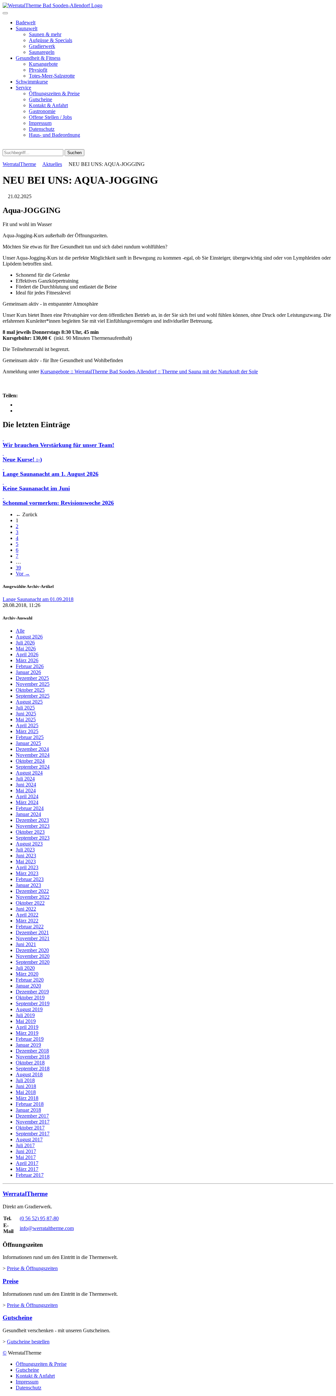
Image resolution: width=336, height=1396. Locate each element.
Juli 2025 (25, 707)
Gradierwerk (42, 46)
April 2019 (27, 1027)
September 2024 (33, 767)
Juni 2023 (26, 855)
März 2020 (27, 974)
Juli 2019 (25, 1015)
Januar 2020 (28, 986)
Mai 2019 (26, 1021)
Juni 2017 (26, 1151)
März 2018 (27, 1098)
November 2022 (33, 897)
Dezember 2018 (32, 1051)
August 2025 (29, 702)
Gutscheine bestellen (28, 1341)
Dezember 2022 (32, 891)
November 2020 (33, 956)
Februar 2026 (30, 666)
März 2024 (27, 802)
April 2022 (27, 915)
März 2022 (27, 920)
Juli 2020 (25, 968)
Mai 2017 (26, 1157)
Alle (20, 631)
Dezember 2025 (32, 678)
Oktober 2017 (30, 1127)
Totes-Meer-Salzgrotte (52, 76)
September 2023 (33, 838)
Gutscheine (40, 99)
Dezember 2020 (32, 950)
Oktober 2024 (30, 761)
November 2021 (33, 938)
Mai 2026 (26, 648)
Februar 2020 (30, 980)
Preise (10, 1281)
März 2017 (27, 1169)
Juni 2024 (26, 784)
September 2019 (33, 1003)
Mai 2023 (26, 861)
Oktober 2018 (30, 1062)
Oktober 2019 (30, 997)
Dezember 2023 (32, 820)
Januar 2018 (28, 1110)
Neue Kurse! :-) (22, 459)
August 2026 (29, 637)
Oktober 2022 (30, 903)
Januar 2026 (28, 672)
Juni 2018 (26, 1086)
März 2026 (27, 660)
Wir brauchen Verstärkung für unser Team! (58, 445)
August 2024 (29, 773)
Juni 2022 (26, 909)
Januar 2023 (28, 885)
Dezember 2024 (32, 749)
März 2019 (27, 1033)
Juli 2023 (25, 849)
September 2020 (33, 962)
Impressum (40, 123)
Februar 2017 (30, 1175)
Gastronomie (42, 111)
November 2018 (33, 1056)
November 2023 (33, 826)
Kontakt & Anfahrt (48, 105)
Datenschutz (41, 129)
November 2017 (33, 1122)
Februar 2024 (30, 808)
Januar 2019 (28, 1045)
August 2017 (29, 1139)
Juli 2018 (25, 1080)
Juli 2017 (25, 1145)
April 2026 (27, 654)
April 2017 (27, 1163)
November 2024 (33, 755)
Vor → (23, 573)
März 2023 (27, 873)
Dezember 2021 (32, 932)
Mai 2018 (26, 1092)
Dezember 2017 (32, 1116)
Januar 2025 (28, 743)
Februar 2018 (30, 1104)
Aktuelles (52, 164)
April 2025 (27, 725)
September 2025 (33, 696)
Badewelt (25, 22)
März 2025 (27, 731)
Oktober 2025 (30, 690)
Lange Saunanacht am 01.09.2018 (38, 599)
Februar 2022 (30, 926)
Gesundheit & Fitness (38, 58)
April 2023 (27, 867)
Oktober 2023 (30, 832)
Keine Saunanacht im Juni (36, 488)
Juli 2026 (25, 642)
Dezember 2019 (32, 991)
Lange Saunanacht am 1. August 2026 (50, 474)
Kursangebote (43, 64)
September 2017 (33, 1133)
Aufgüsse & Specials (50, 40)
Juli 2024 (25, 778)
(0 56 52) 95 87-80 (39, 1218)
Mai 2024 (26, 790)
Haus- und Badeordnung (54, 135)
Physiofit (38, 70)
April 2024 (27, 796)
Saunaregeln (41, 52)
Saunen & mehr (45, 34)
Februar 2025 (30, 737)
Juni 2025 (26, 713)
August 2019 (29, 1009)
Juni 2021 (26, 944)
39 (18, 567)
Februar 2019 (30, 1039)
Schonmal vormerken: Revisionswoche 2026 (58, 503)
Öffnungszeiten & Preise (54, 93)
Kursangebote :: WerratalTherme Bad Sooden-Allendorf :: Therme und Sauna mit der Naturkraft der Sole (149, 371)
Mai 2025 (26, 719)
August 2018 (29, 1074)
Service (23, 87)
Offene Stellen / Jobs (50, 117)
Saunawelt (26, 28)
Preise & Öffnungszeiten (32, 1268)
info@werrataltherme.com (47, 1228)
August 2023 (29, 844)
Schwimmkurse (32, 81)
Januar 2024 (28, 814)
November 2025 (33, 684)
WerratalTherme (19, 164)
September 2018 (33, 1068)
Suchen (74, 152)
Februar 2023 (30, 879)
